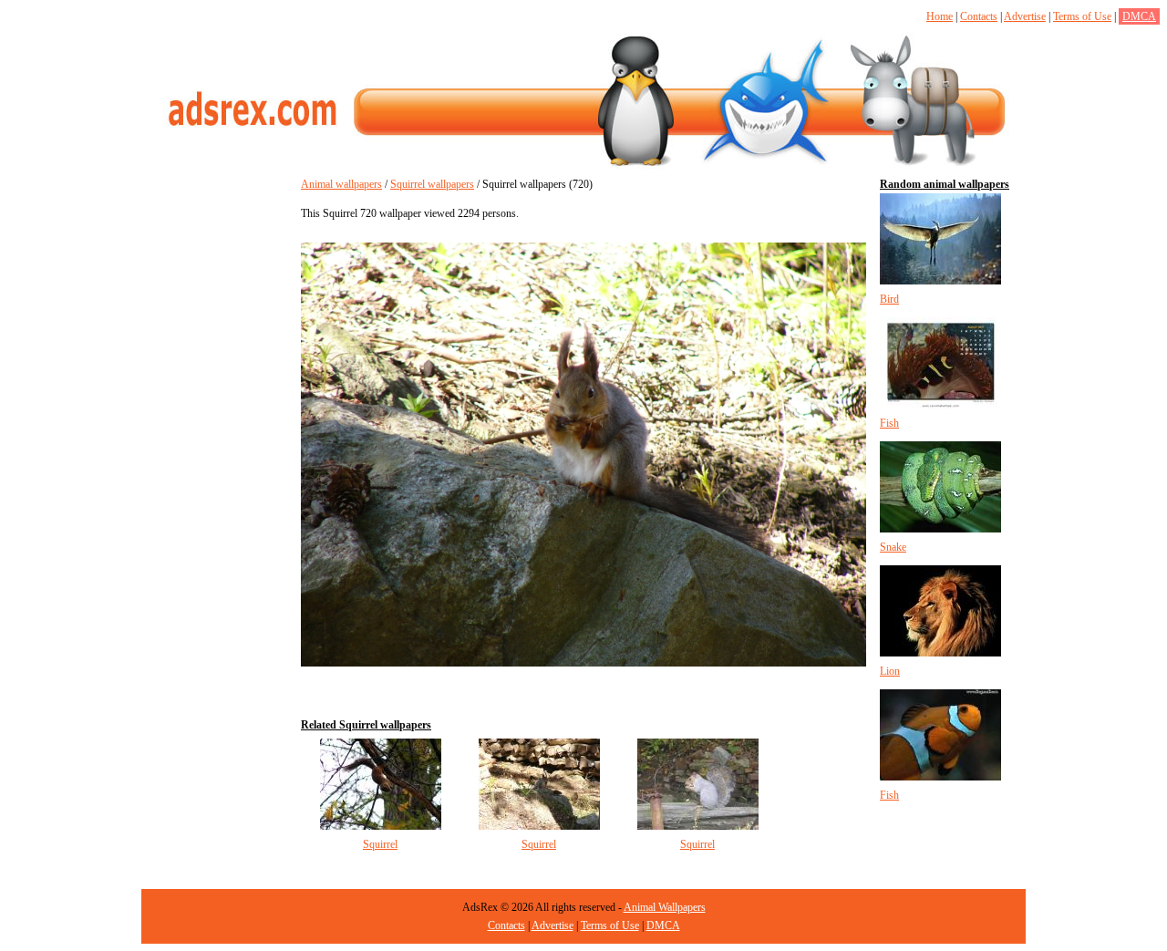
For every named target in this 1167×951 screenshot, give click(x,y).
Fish (889, 423)
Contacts (978, 16)
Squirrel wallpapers (432, 184)
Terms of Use (1082, 16)
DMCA (1139, 16)
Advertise (1025, 16)
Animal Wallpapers (665, 907)
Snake (893, 547)
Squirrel (380, 844)
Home (939, 16)
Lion (890, 671)
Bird (889, 299)
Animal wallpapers (341, 184)
